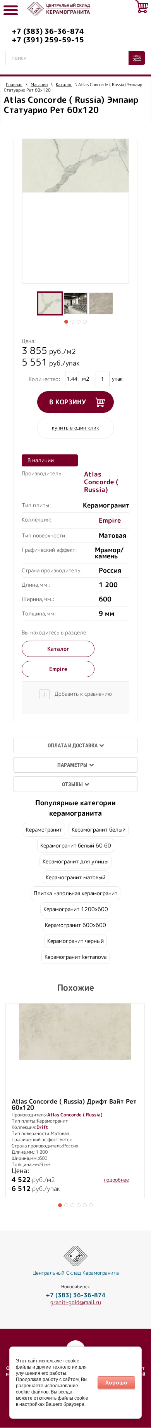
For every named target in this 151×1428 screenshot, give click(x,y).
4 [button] (85, 322)
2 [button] (72, 322)
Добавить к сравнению (82, 694)
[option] (75, 165)
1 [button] (66, 322)
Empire (110, 520)
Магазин (39, 84)
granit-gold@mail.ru (75, 1302)
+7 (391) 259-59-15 (48, 40)
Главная (14, 84)
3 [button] (79, 322)
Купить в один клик (75, 428)
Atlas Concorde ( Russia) (101, 482)
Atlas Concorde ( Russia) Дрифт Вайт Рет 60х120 (74, 1104)
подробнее (116, 1180)
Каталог (64, 84)
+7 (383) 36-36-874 (48, 31)
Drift (42, 1127)
